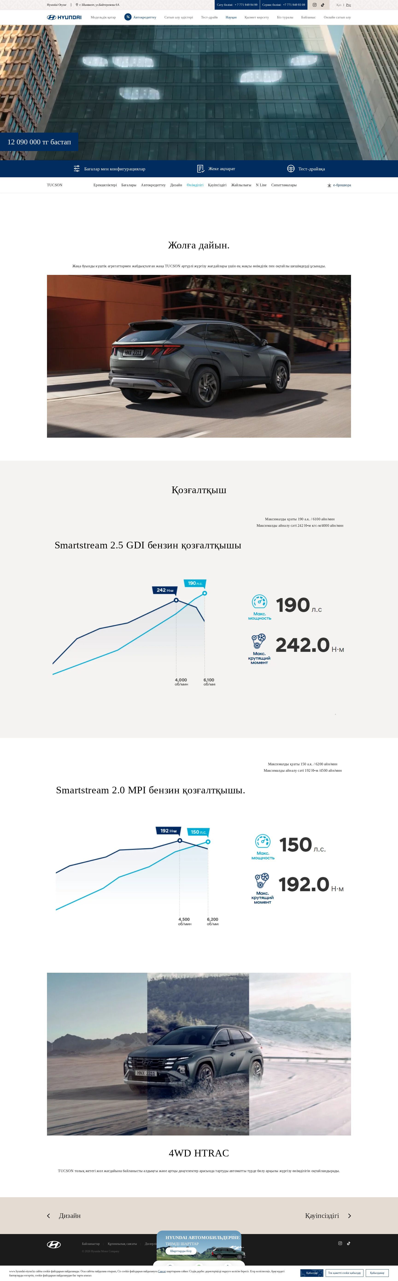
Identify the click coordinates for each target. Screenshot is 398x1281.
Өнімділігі (195, 185)
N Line (261, 185)
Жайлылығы (241, 185)
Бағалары (129, 185)
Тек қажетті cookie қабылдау (344, 1273)
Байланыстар (91, 1244)
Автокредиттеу (153, 185)
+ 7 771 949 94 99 (246, 4)
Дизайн (176, 185)
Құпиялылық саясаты (122, 1244)
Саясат (162, 1271)
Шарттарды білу (181, 1251)
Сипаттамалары (284, 185)
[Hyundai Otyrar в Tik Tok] (322, 5)
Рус (348, 5)
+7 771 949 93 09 (294, 4)
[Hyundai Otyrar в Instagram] (314, 5)
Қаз (339, 5)
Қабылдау (312, 1273)
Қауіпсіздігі (217, 185)
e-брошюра (342, 185)
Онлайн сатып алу (337, 17)
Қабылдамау (377, 1273)
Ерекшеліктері (105, 185)
